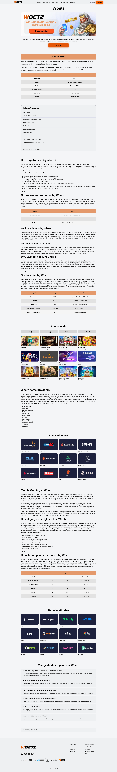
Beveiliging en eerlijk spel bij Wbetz (32, 139)
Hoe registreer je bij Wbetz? (30, 115)
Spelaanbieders (27, 132)
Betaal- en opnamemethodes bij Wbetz (33, 142)
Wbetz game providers (29, 129)
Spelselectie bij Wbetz (29, 122)
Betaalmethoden (27, 146)
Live (48, 331)
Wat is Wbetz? (27, 112)
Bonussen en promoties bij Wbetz (32, 119)
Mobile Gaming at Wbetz (29, 136)
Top (29, 331)
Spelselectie (26, 126)
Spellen (86, 331)
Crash (67, 331)
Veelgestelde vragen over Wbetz (32, 149)
